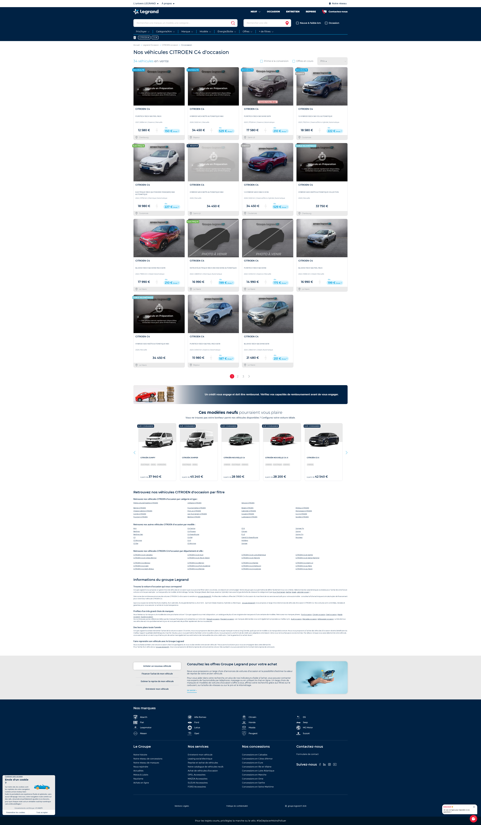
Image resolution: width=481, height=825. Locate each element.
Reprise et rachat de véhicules (203, 763)
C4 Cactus (191, 528)
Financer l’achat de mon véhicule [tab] (157, 673)
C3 (134, 537)
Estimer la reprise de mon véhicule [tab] (157, 681)
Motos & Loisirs (140, 775)
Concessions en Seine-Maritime (258, 787)
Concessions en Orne (252, 779)
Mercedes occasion (309, 619)
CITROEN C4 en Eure (195, 555)
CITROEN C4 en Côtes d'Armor (145, 558)
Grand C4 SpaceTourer (250, 537)
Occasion (334, 23)
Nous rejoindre (140, 767)
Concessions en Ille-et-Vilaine (256, 767)
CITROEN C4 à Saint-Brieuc (143, 569)
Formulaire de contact (307, 754)
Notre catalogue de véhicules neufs (205, 767)
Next (346, 452)
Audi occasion (296, 619)
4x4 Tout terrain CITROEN (197, 514)
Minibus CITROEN (302, 508)
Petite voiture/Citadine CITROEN (145, 503)
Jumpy (298, 531)
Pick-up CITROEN (194, 511)
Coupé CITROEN (248, 514)
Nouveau (299, 537)
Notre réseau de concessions (147, 759)
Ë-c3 (243, 534)
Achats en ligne (141, 783)
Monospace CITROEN (304, 511)
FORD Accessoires (197, 787)
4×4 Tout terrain (279, 592)
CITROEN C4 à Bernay (196, 563)
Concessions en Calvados (254, 755)
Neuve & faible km (310, 23)
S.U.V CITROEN (301, 514)
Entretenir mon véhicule (200, 755)
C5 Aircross (192, 543)
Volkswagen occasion (326, 619)
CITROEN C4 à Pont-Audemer (199, 566)
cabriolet (300, 592)
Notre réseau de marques (146, 763)
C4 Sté (190, 537)
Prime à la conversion (276, 61)
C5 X (243, 528)
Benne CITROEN (139, 508)
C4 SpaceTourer (193, 534)
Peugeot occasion (227, 619)
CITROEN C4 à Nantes (250, 563)
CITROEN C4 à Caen (141, 566)
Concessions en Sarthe (253, 783)
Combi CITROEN (139, 514)
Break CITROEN (247, 508)
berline (288, 592)
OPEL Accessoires (196, 775)
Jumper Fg (300, 528)
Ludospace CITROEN (249, 517)
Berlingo (136, 531)
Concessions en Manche (254, 775)
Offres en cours (304, 61)
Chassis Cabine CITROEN (142, 511)
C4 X (189, 540)
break (294, 592)
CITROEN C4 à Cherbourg (251, 566)
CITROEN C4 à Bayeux (141, 563)
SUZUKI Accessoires (198, 783)
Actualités (138, 771)
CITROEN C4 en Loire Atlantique (254, 555)
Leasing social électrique (200, 759)
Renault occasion (213, 619)
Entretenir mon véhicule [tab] (157, 689)
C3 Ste (135, 543)
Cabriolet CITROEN (249, 511)
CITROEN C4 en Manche (251, 558)
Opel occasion (331, 614)
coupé (306, 592)
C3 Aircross (137, 540)
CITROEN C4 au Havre (304, 569)
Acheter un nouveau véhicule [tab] (157, 666)
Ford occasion (306, 614)
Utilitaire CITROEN (194, 503)
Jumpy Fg (299, 534)
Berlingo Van (138, 534)
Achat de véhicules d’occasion (203, 771)
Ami (135, 528)
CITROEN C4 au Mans (304, 566)
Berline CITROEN (194, 517)
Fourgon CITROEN (140, 517)
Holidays (245, 540)
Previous (134, 452)
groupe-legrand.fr (204, 596)
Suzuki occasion (147, 617)
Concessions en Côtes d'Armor (257, 759)
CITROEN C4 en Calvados (143, 555)
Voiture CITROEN (248, 503)
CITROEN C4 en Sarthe (304, 555)
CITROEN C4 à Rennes (196, 569)
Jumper (244, 543)
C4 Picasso (192, 531)
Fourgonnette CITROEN (197, 508)
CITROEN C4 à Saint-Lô (304, 563)
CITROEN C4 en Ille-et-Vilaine (199, 558)
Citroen (244, 531)
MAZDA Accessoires (197, 779)
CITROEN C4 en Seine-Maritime (307, 558)
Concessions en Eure (252, 763)
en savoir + (192, 690)
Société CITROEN (302, 517)
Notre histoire (140, 755)
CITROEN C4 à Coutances (251, 569)
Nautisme (138, 779)
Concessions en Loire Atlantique (258, 771)
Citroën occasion (319, 614)
